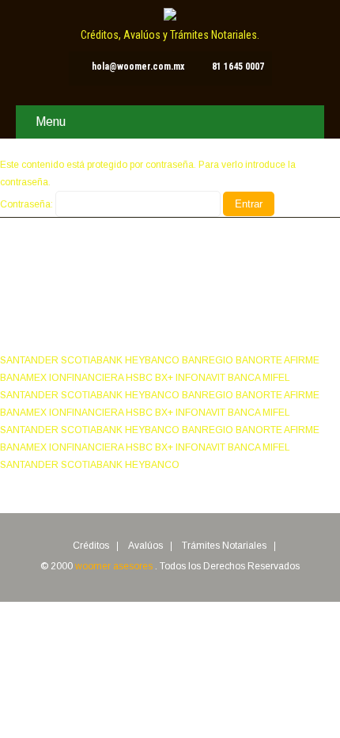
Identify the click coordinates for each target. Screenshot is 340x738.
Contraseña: (27, 204)
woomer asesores (115, 566)
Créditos (91, 546)
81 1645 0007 (238, 66)
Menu (51, 121)
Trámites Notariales (224, 546)
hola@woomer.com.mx (138, 66)
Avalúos (145, 546)
